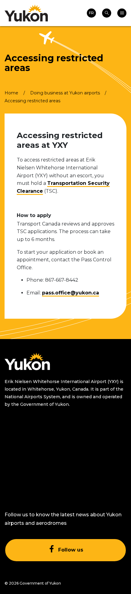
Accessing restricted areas (32, 101)
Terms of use (88, 450)
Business (15, 473)
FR (91, 13)
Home (11, 93)
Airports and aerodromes (19, 454)
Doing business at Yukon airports (65, 93)
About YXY (17, 435)
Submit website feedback (91, 483)
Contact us (17, 487)
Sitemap (83, 435)
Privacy (82, 465)
